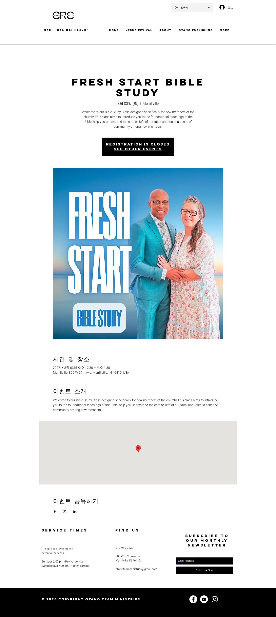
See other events (138, 149)
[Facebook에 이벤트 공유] (55, 511)
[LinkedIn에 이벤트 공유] (75, 511)
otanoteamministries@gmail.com (136, 569)
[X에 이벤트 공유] (65, 511)
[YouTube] (204, 599)
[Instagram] (215, 599)
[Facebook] (193, 599)
